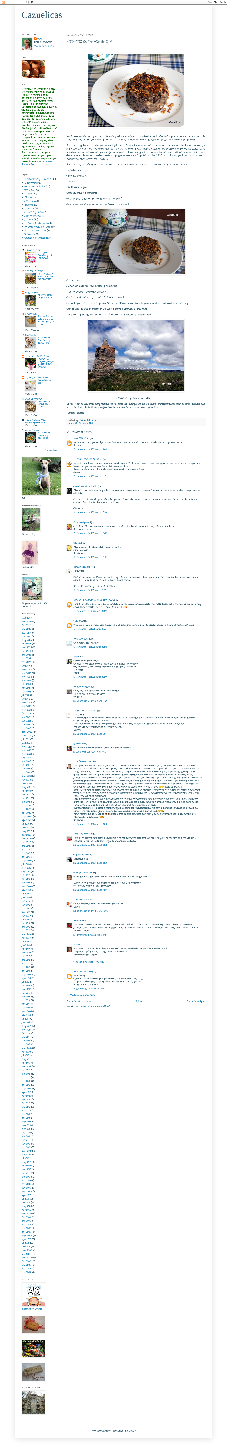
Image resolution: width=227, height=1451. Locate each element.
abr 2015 (26, 985)
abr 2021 (26, 790)
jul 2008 (25, 1242)
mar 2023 (27, 710)
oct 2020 (26, 812)
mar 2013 (26, 1066)
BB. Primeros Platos (85, 423)
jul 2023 (25, 695)
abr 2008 (26, 1254)
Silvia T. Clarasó (81, 833)
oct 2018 (26, 882)
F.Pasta (28, 197)
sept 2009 (27, 1191)
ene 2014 (26, 1037)
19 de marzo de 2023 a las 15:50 (90, 646)
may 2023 (27, 702)
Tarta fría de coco (44, 381)
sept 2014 (27, 1011)
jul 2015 (25, 982)
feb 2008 (26, 1261)
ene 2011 (26, 1136)
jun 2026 (26, 618)
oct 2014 (26, 1007)
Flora (76, 656)
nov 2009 (26, 1184)
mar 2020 (27, 838)
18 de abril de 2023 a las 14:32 (89, 988)
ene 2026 (26, 629)
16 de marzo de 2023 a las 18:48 (90, 533)
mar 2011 (26, 1128)
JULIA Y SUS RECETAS (36, 377)
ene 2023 (26, 717)
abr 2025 (26, 643)
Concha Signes (81, 522)
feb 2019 (26, 871)
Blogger (132, 1430)
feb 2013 (26, 1070)
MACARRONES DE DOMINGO (45, 296)
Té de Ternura (32, 292)
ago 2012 (26, 1092)
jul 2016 (25, 941)
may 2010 (26, 1162)
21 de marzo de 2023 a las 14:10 (89, 751)
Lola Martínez (80, 438)
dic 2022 (26, 720)
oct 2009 (26, 1187)
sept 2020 (27, 816)
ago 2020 (26, 820)
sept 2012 (27, 1088)
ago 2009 (26, 1195)
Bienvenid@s (28, 164)
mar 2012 (26, 1099)
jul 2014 (25, 1018)
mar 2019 (26, 868)
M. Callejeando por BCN (37, 226)
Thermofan (30, 335)
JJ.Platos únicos (32, 215)
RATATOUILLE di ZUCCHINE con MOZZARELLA (45, 276)
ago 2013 (26, 1051)
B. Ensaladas (31, 182)
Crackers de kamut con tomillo (44, 404)
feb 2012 (26, 1103)
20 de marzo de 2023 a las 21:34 (90, 733)
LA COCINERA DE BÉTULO (87, 459)
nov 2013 (26, 1040)
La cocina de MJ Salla (37, 356)
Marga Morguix (81, 686)
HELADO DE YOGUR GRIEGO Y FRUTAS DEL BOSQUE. (46, 362)
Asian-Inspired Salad (35, 422)
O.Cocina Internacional (36, 237)
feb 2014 (26, 1033)
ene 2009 (26, 1220)
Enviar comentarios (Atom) (95, 1006)
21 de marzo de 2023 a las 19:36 (90, 824)
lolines (76, 543)
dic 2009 (26, 1180)
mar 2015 (26, 989)
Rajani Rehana (81, 854)
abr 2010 (26, 1165)
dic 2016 (26, 930)
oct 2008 (26, 1231)
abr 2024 (26, 673)
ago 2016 (26, 937)
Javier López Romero (84, 486)
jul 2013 (25, 1055)
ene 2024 (26, 680)
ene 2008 (26, 1265)
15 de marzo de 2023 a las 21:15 (89, 476)
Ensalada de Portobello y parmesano (44, 340)
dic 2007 (26, 1268)
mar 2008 (27, 1257)
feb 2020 (26, 842)
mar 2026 (27, 621)
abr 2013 (26, 1062)
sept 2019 (26, 860)
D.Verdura (29, 190)
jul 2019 (25, 864)
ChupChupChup (33, 398)
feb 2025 (26, 651)
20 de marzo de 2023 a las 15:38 (90, 700)
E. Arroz (28, 193)
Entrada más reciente (79, 1001)
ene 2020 (26, 845)
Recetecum (31, 313)
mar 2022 (27, 754)
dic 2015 (26, 963)
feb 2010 (26, 1173)
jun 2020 (26, 827)
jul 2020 (25, 823)
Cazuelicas (42, 15)
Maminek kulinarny (83, 971)
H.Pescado (30, 201)
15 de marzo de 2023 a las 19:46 (90, 449)
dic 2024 (26, 658)
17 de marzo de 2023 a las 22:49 (90, 590)
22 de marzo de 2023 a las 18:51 (90, 889)
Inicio (139, 1001)
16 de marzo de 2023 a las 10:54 (90, 512)
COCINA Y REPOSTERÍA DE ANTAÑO (93, 600)
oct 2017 (26, 908)
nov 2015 (26, 967)
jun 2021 (26, 783)
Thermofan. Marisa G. (84, 710)
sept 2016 (27, 934)
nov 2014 (26, 1003)
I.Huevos (28, 204)
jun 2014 (26, 1022)
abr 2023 (26, 706)
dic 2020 (26, 805)
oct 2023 (26, 691)
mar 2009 (27, 1213)
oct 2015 (26, 970)
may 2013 (26, 1059)
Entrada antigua (196, 1001)
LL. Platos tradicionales (36, 223)
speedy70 (78, 743)
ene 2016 (26, 959)
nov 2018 (26, 879)
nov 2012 (26, 1081)
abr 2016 (26, 948)
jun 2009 (26, 1202)
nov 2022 (26, 724)
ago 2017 (26, 915)
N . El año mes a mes (35, 230)
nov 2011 (26, 1114)
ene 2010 (26, 1176)
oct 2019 (26, 856)
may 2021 (26, 787)
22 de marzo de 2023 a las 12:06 (90, 862)
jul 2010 (25, 1158)
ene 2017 (26, 926)
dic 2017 (26, 901)
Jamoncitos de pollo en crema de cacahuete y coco (46, 320)
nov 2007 (26, 1272)
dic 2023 (26, 684)
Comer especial (81, 566)
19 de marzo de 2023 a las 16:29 (90, 676)
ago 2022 (26, 735)
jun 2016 (26, 945)
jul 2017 (25, 919)
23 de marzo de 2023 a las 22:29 (90, 910)
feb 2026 (26, 625)
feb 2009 (26, 1217)
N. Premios (29, 234)
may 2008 (27, 1250)
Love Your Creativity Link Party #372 (45, 255)
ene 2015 (26, 996)
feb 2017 (26, 923)
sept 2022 (27, 731)
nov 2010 (26, 1143)
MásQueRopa (80, 638)
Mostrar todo (51, 450)
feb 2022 (26, 757)
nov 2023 (26, 687)
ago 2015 (26, 978)
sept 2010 (27, 1151)
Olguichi (77, 620)
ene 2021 (26, 801)
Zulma (76, 944)
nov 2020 (26, 809)
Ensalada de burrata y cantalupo (44, 435)
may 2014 (26, 1026)
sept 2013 (27, 1048)
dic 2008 (26, 1224)
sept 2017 (27, 912)
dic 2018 (26, 875)
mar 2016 (26, 952)
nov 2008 (26, 1228)
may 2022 (27, 746)
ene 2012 (26, 1107)
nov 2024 (26, 662)
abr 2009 (26, 1209)
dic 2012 (26, 1077)
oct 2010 (26, 1147)
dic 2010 (26, 1140)
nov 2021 (26, 768)
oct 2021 (26, 772)
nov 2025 (26, 636)
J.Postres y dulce (33, 212)
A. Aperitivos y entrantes (37, 179)
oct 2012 (26, 1084)
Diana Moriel (80, 899)
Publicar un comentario (82, 995)
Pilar (39, 38)
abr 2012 (26, 1095)
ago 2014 (26, 1015)
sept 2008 (27, 1235)
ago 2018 (26, 890)
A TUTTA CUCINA (34, 271)
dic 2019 (26, 849)
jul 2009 (25, 1198)
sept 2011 (26, 1121)
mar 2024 (27, 676)
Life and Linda (32, 250)
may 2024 (27, 669)
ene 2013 (26, 1073)
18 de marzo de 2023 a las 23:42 (90, 611)
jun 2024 (26, 665)
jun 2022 (26, 743)
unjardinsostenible (82, 872)
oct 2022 (26, 728)
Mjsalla (77, 920)
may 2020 (27, 831)
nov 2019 (26, 853)
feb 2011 (26, 1132)
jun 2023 (26, 698)
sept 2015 (27, 974)
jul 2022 (25, 739)
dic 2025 (26, 632)
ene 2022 (26, 761)
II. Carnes (29, 208)
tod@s (49, 161)
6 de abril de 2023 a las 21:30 (88, 961)
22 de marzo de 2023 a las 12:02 (90, 845)
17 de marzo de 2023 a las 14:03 (90, 557)
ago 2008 (26, 1239)
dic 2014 (26, 1000)
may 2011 (26, 1125)
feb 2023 (26, 713)
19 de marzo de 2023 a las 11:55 (89, 629)
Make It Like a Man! (35, 420)
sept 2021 (27, 776)
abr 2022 (26, 750)
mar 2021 (26, 794)
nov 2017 (26, 904)
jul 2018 (25, 893)
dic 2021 (26, 765)
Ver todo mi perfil (44, 46)
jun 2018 (26, 897)
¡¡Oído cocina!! (32, 430)
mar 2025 (27, 647)
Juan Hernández (82, 761)
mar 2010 (26, 1169)
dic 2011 (25, 1110)
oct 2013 (26, 1044)
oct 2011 (26, 1117)
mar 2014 (26, 1029)
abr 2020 (26, 834)
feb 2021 (26, 798)
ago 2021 (26, 779)
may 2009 (27, 1206)
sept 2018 (27, 886)
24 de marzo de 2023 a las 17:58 (90, 934)
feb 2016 (26, 956)
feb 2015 (26, 993)
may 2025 (27, 640)
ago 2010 (26, 1154)
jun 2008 (26, 1246)
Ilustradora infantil (32, 1308)
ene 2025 (26, 654)
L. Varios (28, 219)
